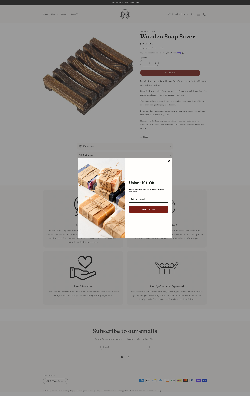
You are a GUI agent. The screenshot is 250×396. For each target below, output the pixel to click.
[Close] (169, 161)
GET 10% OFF (148, 209)
